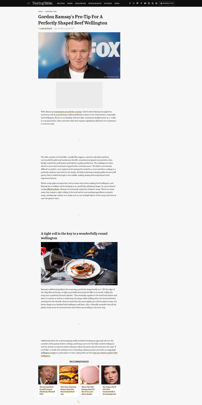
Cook (117, 3)
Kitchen (108, 3)
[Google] (153, 3)
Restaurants (95, 3)
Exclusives (80, 3)
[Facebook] (130, 3)
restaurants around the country (67, 111)
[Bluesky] (145, 3)
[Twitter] (134, 3)
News (69, 3)
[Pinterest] (141, 3)
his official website (51, 189)
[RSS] (156, 3)
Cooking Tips (50, 11)
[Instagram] (149, 3)
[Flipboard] (137, 3)
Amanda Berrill (46, 28)
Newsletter (168, 3)
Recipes (61, 3)
